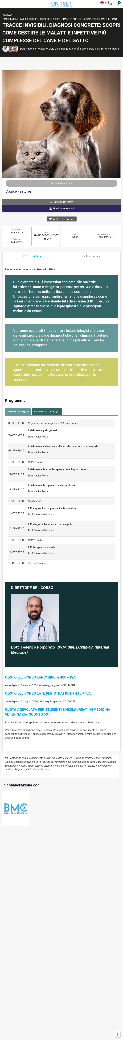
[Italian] (108, 2)
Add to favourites (63, 219)
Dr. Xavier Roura (110, 48)
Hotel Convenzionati (63, 208)
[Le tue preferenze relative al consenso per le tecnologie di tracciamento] (117, 1034)
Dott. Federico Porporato (34, 48)
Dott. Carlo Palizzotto (61, 48)
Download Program (63, 202)
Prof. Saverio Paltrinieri (87, 48)
